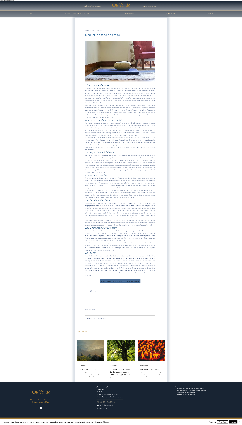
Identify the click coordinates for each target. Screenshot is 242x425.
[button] (129, 14)
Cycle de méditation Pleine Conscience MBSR (190, 390)
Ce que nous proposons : (182, 388)
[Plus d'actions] (154, 30)
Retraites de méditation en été (186, 396)
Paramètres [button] (212, 422)
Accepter (233, 422)
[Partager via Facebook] (86, 291)
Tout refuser (222, 422)
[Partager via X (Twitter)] (91, 291)
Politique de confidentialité (101, 422)
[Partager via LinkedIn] (95, 291)
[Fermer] (240, 421)
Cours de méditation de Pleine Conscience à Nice (191, 392)
